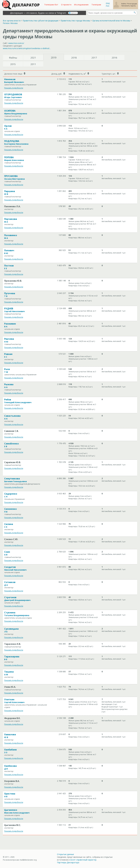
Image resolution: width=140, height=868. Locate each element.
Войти (123, 4)
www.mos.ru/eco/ (16, 43)
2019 (53, 57)
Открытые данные (65, 854)
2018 (74, 57)
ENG (108, 3)
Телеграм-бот (51, 4)
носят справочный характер (83, 859)
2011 (33, 64)
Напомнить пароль (128, 6)
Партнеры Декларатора (68, 862)
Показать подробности (13, 88)
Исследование (81, 4)
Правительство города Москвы (75, 20)
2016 (114, 57)
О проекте (66, 4)
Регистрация (132, 4)
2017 (94, 57)
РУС (108, 6)
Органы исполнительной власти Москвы (111, 20)
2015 (13, 64)
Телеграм (96, 4)
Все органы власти (12, 20)
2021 (33, 57)
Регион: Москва (10, 23)
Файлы (13, 57)
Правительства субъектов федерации (40, 20)
